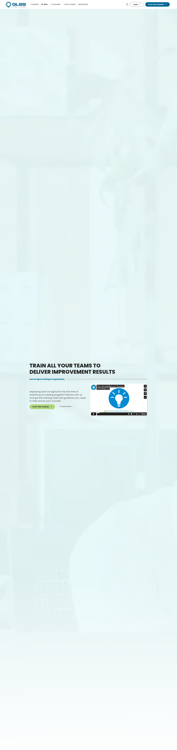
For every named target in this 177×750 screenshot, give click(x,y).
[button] (127, 4)
